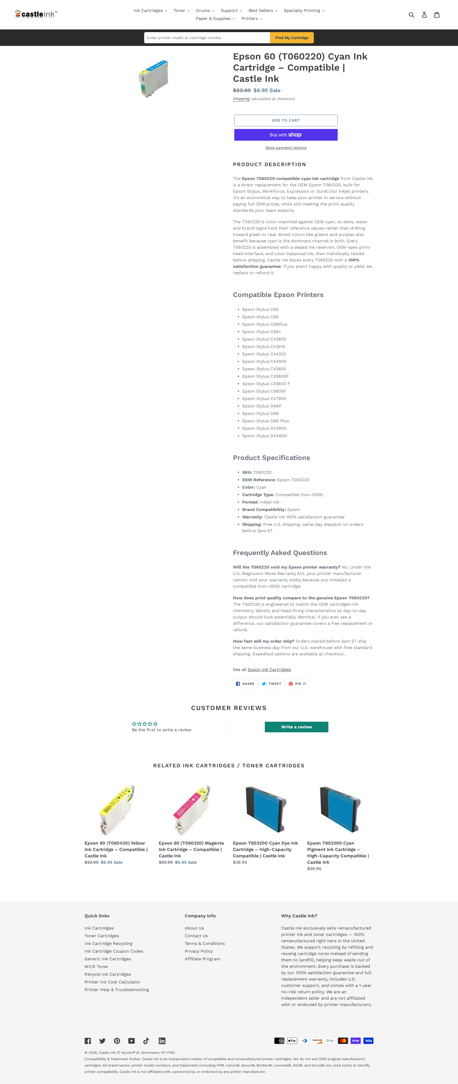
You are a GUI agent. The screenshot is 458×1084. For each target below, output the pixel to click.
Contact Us (196, 935)
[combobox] (418, 14)
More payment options (286, 147)
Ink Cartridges (99, 928)
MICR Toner (96, 966)
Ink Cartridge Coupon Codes (114, 951)
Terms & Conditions (205, 943)
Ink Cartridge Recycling (109, 943)
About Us (194, 928)
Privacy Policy (199, 951)
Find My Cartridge (292, 38)
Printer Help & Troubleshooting (117, 989)
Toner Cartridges (102, 935)
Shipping (241, 98)
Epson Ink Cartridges (269, 669)
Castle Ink (107, 1053)
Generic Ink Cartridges (108, 958)
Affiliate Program (202, 958)
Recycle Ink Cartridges (108, 974)
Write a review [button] (296, 726)
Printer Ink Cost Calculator (112, 981)
